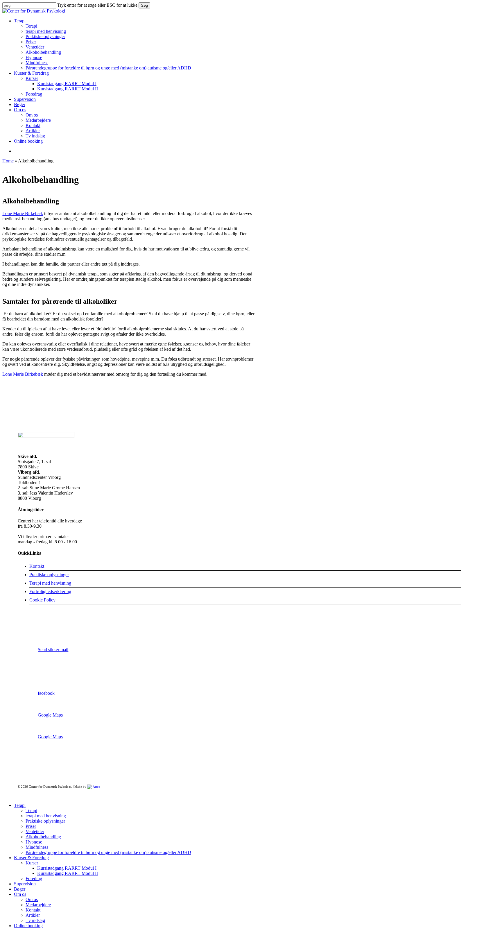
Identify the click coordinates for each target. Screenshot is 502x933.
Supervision (25, 883)
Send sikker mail (53, 649)
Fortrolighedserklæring (50, 591)
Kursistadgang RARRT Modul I (66, 868)
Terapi (20, 805)
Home (8, 160)
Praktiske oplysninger (49, 574)
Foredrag (34, 878)
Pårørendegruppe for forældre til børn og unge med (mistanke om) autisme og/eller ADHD (108, 852)
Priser (31, 826)
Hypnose (34, 841)
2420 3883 (48, 628)
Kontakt (36, 566)
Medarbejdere (38, 904)
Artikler (33, 915)
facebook (46, 693)
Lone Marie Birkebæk (22, 213)
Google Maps (50, 714)
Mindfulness (37, 847)
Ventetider (35, 831)
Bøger (19, 889)
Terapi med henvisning (50, 583)
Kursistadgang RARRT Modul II (67, 873)
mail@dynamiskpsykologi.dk (65, 671)
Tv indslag (35, 920)
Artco (96, 786)
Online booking (28, 925)
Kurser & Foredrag (31, 857)
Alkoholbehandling (43, 836)
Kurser (32, 862)
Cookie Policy (42, 599)
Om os (20, 894)
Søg (144, 5)
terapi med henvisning (46, 815)
